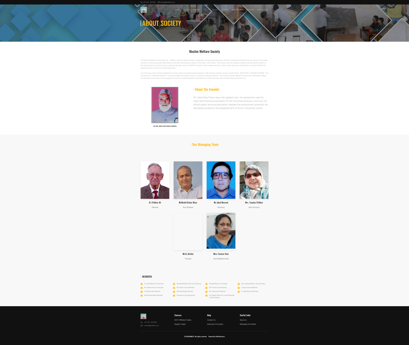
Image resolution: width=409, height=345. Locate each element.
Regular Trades (180, 324)
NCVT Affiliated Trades (182, 320)
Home (177, 10)
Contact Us (211, 320)
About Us (186, 10)
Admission (250, 10)
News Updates (262, 10)
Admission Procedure (215, 324)
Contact (225, 10)
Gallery (215, 10)
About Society (237, 10)
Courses (196, 10)
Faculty (206, 10)
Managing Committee (248, 324)
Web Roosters (220, 336)
